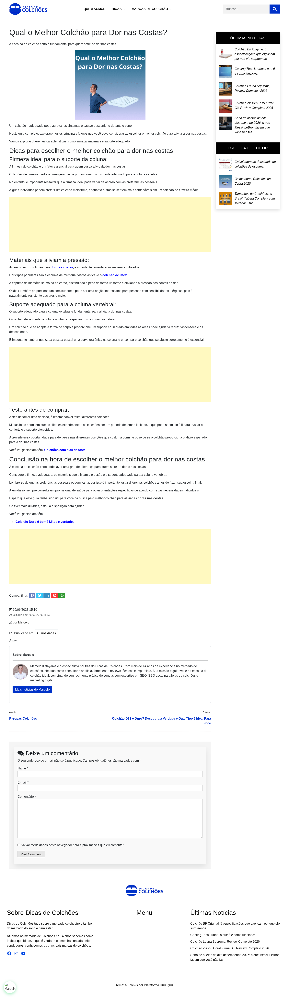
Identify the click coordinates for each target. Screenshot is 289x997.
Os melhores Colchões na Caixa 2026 (253, 181)
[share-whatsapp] (61, 595)
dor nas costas (62, 267)
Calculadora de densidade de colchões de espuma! (255, 164)
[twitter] (136, 971)
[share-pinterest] (54, 595)
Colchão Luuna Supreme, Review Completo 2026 (252, 88)
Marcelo (23, 622)
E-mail (22, 782)
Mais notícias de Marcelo (32, 689)
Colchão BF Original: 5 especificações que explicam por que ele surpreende (255, 54)
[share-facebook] (32, 595)
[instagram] (145, 971)
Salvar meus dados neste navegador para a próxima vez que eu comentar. (72, 845)
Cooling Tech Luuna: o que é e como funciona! (255, 71)
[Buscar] (275, 9)
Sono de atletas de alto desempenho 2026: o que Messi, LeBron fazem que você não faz (252, 125)
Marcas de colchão (150, 9)
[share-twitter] (39, 595)
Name (21, 768)
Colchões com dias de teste (65, 450)
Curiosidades (46, 633)
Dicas (117, 9)
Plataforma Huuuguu (158, 985)
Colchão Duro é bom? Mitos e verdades (45, 521)
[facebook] (153, 971)
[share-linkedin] (46, 595)
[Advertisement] (110, 224)
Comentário (26, 796)
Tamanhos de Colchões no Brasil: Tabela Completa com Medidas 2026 (255, 198)
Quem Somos (94, 9)
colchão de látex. (115, 275)
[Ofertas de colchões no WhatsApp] (10, 987)
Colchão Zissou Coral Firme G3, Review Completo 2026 (254, 106)
